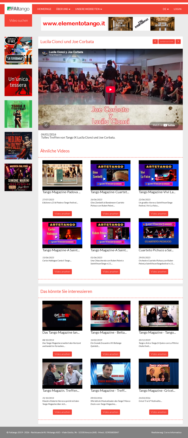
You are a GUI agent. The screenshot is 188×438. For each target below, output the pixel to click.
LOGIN (177, 8)
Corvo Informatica (172, 432)
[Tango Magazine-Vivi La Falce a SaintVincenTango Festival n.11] (159, 175)
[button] (62, 175)
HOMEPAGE (45, 8)
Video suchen (18, 20)
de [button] (165, 8)
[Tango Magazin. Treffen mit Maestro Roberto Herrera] (62, 374)
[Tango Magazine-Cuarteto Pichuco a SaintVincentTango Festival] (110, 175)
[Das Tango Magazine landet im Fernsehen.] (62, 316)
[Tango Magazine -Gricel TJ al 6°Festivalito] (159, 374)
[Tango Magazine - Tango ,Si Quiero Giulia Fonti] (159, 316)
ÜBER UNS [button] (62, 8)
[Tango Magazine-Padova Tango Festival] (62, 175)
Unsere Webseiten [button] (87, 8)
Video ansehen (62, 213)
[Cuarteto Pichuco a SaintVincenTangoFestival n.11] (159, 233)
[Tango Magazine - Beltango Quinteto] (110, 316)
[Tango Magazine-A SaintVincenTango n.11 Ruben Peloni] (110, 233)
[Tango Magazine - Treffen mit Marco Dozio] (110, 374)
